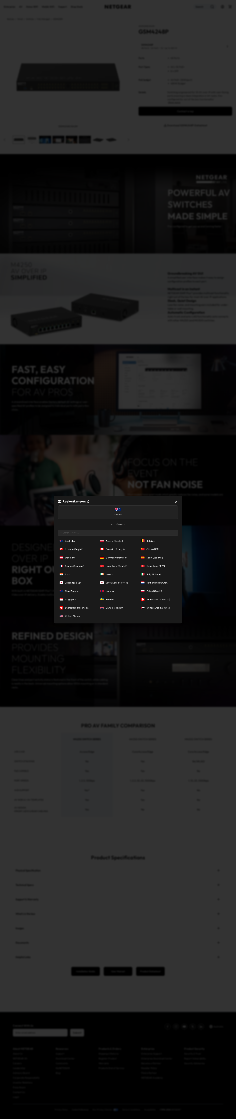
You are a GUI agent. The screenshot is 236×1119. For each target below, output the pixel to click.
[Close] (175, 502)
